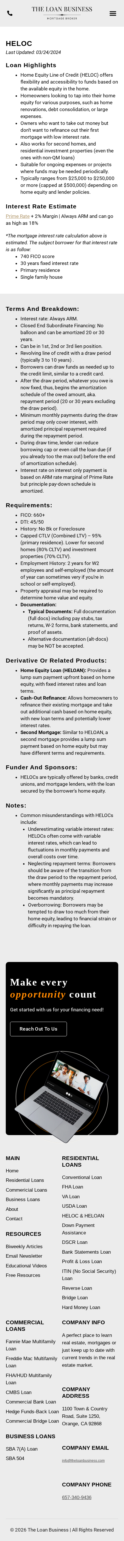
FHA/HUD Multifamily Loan (29, 1379)
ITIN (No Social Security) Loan (89, 1275)
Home (12, 1171)
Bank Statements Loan (86, 1252)
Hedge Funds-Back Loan (32, 1411)
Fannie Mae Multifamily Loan (31, 1345)
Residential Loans (25, 1180)
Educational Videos (26, 1266)
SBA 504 (15, 1458)
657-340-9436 (76, 1497)
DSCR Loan (74, 1242)
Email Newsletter (24, 1256)
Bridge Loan (75, 1297)
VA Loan (71, 1196)
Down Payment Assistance (78, 1229)
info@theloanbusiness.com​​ (83, 1461)
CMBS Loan (18, 1392)
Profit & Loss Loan (82, 1261)
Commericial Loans (26, 1190)
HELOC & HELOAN (83, 1216)
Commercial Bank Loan (31, 1402)
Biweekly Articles (24, 1246)
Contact (14, 1218)
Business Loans (23, 1199)
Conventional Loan (82, 1177)
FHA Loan (72, 1187)
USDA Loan (74, 1206)
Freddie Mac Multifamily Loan (31, 1362)
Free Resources (23, 1275)
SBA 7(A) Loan (21, 1449)
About (12, 1209)
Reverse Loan (77, 1288)
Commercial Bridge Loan (32, 1421)
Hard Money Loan (81, 1307)
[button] (113, 13)
